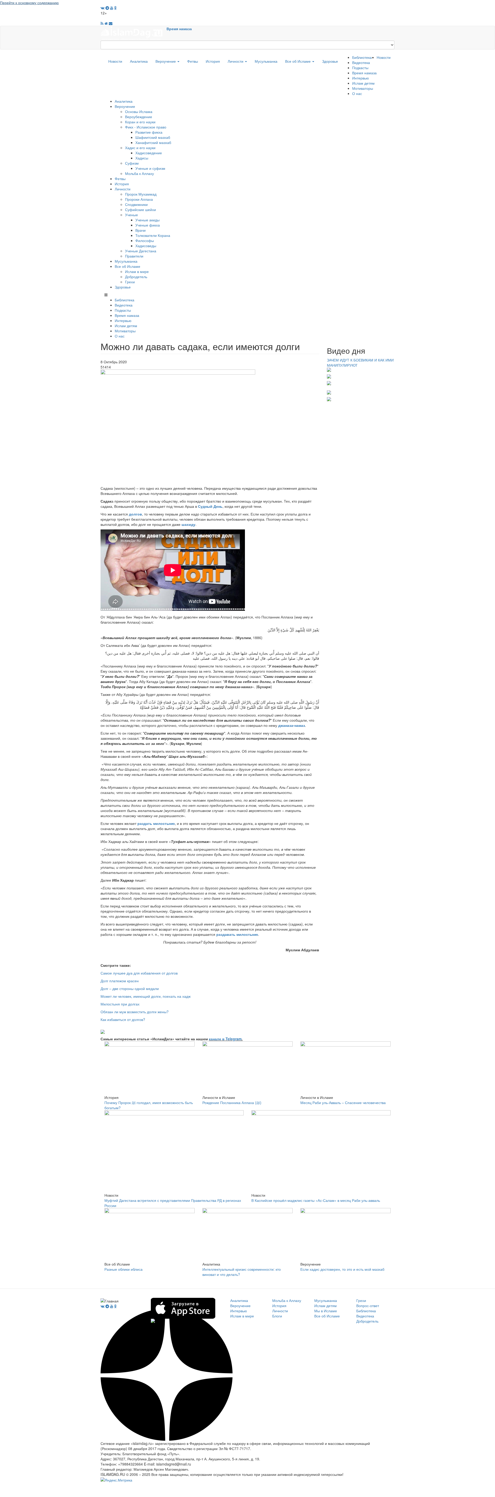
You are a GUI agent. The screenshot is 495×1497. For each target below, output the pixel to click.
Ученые (131, 214)
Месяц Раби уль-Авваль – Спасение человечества (343, 1102)
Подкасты (360, 67)
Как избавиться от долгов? (123, 1019)
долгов (135, 514)
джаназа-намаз (291, 725)
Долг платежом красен (120, 980)
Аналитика (139, 61)
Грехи (130, 281)
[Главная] (134, 32)
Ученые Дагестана (140, 250)
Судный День (210, 506)
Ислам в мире (137, 271)
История (213, 61)
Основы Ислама (138, 111)
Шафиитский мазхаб (152, 137)
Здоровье (330, 61)
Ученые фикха (147, 225)
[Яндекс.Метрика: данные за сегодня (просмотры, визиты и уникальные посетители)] (116, 1480)
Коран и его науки (140, 121)
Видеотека (361, 62)
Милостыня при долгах (120, 1004)
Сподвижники (136, 204)
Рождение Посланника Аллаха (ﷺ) (231, 1102)
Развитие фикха (148, 132)
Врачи (140, 230)
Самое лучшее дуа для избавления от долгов (139, 973)
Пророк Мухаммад (140, 194)
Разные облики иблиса (123, 1269)
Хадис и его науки (140, 147)
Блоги (277, 1315)
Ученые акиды (147, 219)
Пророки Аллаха (139, 199)
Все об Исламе (298, 61)
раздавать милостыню (237, 934)
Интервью (360, 78)
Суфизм (132, 163)
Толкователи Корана (152, 235)
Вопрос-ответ (367, 1305)
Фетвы (192, 61)
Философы (144, 240)
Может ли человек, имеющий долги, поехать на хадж (146, 996)
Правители (134, 256)
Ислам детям (363, 83)
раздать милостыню (156, 823)
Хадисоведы (145, 245)
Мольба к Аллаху (139, 173)
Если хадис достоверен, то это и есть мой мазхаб (342, 1269)
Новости (115, 61)
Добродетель (136, 276)
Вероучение (166, 61)
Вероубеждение (138, 116)
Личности (236, 61)
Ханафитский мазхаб (153, 142)
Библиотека (362, 57)
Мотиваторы (362, 88)
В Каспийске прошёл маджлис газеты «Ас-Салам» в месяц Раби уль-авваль (315, 1200)
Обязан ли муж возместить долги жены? (135, 1011)
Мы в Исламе (325, 1310)
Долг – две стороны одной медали (130, 988)
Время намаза (179, 28)
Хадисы (141, 157)
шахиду (188, 524)
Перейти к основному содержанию (29, 2)
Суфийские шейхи (140, 209)
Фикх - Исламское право (145, 127)
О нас (357, 93)
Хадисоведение (148, 152)
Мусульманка (266, 61)
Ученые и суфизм (150, 168)
